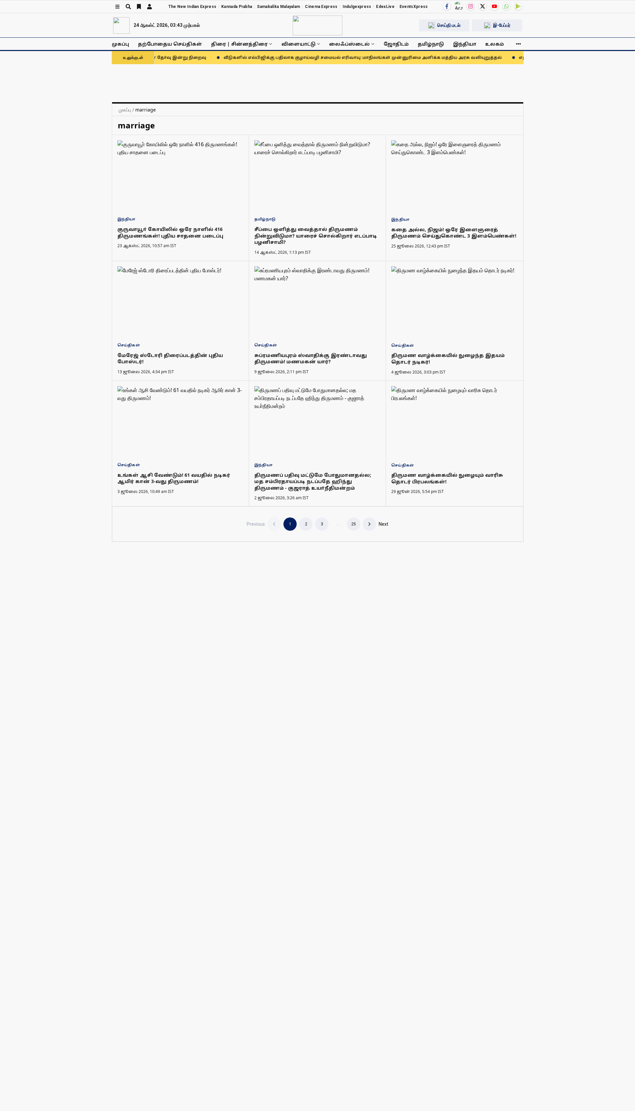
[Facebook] (447, 6)
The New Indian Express (192, 6)
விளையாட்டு (298, 44)
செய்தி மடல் (448, 25)
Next (383, 524)
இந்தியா (464, 44)
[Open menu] (117, 6)
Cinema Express (321, 6)
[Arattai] (459, 6)
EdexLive (385, 6)
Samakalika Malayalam (278, 6)
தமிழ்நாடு (431, 44)
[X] (483, 6)
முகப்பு (120, 44)
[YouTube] (494, 6)
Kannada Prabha (236, 6)
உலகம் (494, 44)
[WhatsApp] (506, 6)
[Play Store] (518, 6)
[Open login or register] (149, 6)
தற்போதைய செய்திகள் (170, 44)
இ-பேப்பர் (501, 25)
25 (353, 524)
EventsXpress (414, 6)
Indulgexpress (357, 6)
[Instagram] (471, 6)
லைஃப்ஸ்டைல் (349, 44)
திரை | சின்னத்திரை (239, 44)
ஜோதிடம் (396, 44)
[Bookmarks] (139, 6)
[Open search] (128, 6)
